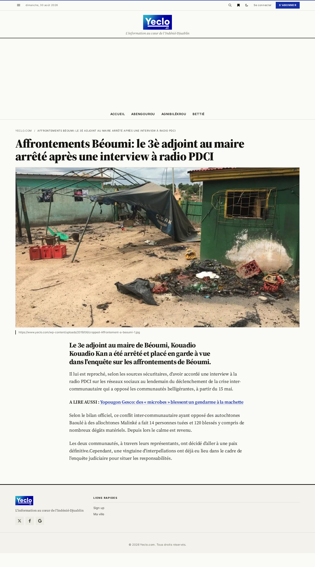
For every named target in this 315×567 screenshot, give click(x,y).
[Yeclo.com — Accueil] (24, 500)
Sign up (98, 508)
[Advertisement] (157, 73)
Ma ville (98, 514)
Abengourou (143, 114)
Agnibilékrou (173, 114)
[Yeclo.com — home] (157, 22)
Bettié (199, 114)
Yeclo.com (23, 130)
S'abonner (287, 5)
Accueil (117, 114)
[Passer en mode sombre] (246, 5)
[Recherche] (230, 5)
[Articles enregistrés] (238, 5)
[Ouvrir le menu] (18, 5)
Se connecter (263, 5)
